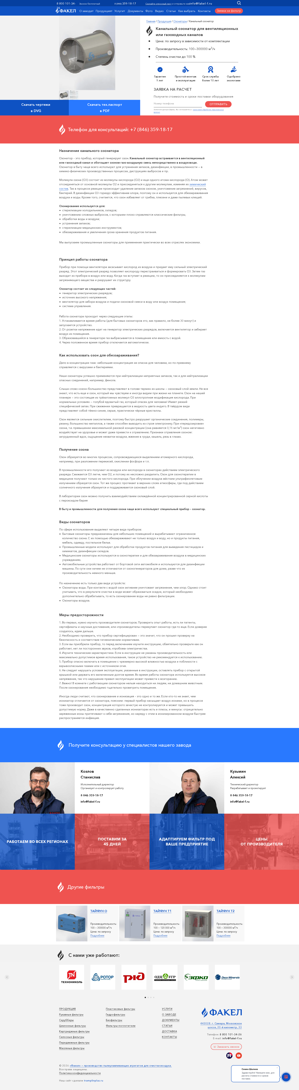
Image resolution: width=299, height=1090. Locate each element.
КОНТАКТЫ (169, 1036)
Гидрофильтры (115, 1014)
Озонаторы (180, 21)
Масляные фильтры (72, 1048)
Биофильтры (114, 1020)
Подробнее (97, 935)
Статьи (171, 11)
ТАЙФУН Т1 (162, 911)
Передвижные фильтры (74, 1042)
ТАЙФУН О (98, 911)
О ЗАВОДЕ (169, 1014)
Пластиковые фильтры (120, 1008)
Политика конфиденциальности (80, 1073)
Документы (135, 11)
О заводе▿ (86, 11)
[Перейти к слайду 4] (153, 997)
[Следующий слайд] (292, 977)
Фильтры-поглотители (120, 1025)
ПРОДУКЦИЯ (67, 1008)
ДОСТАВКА (169, 1031)
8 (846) (118, 3)
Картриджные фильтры (74, 1031)
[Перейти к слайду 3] (151, 997)
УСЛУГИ (167, 1008)
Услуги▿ (119, 11)
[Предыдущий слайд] (7, 977)
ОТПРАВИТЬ (218, 104)
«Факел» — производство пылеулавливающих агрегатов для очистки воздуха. (121, 1065)
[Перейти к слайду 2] (148, 997)
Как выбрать (186, 11)
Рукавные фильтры (71, 1014)
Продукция (164, 21)
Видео (159, 11)
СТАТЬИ (167, 1025)
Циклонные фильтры (72, 1025)
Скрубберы (66, 1020)
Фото (149, 11)
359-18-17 (129, 3)
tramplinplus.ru (93, 1080)
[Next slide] (109, 52)
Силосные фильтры (71, 1036)
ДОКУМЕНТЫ (170, 1020)
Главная (150, 21)
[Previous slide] (64, 52)
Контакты (204, 11)
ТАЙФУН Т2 (225, 911)
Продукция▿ (104, 11)
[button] (229, 11)
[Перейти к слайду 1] (145, 997)
